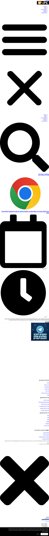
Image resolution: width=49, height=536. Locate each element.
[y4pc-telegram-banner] (40, 340)
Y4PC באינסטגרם (45, 438)
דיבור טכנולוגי (46, 384)
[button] (24, 63)
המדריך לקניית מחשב (45, 404)
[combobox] (43, 444)
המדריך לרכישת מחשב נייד (44, 406)
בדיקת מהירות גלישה (45, 393)
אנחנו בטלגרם (44, 12)
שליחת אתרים (43, 174)
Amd (48, 419)
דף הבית (45, 6)
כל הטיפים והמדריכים (45, 410)
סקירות (45, 8)
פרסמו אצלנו (46, 386)
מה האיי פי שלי (46, 400)
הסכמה (37, 534)
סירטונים (45, 10)
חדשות (45, 7)
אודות (48, 382)
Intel (48, 417)
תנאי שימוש (47, 388)
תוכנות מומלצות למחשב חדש (43, 402)
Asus (48, 415)
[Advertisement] (41, 359)
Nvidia (47, 421)
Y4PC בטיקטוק (46, 434)
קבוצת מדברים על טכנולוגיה (44, 436)
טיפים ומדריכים (44, 9)
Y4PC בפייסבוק (46, 432)
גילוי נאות (47, 390)
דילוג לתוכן (47, 518)
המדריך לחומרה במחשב (44, 408)
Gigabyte (47, 423)
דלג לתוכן (47, 0)
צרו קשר (45, 11)
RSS (48, 395)
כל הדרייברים (46, 425)
